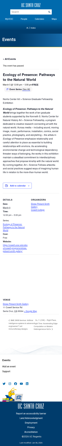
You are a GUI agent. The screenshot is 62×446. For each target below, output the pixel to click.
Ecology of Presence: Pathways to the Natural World (14, 227)
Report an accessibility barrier (31, 413)
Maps (54, 19)
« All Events (9, 59)
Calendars (39, 19)
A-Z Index (31, 28)
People (24, 19)
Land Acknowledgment (31, 418)
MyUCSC (9, 19)
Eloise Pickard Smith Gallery (16, 303)
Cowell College (38, 209)
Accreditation (31, 432)
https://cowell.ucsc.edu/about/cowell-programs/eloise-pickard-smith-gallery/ (15, 248)
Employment (31, 422)
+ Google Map (30, 311)
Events (9, 39)
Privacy (31, 427)
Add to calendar (18, 185)
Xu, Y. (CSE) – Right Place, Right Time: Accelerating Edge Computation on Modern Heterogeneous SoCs (46, 324)
